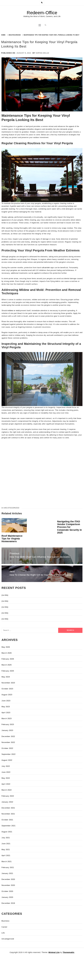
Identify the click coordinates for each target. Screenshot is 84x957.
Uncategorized (11, 508)
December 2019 (8, 903)
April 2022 (6, 784)
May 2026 (6, 647)
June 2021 (6, 844)
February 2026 (8, 659)
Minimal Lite (54, 952)
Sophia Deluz (42, 53)
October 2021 (7, 820)
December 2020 (8, 879)
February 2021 (8, 867)
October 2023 (7, 689)
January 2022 (7, 802)
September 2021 (8, 826)
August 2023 (7, 695)
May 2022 (6, 778)
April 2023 (6, 713)
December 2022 (8, 736)
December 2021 (8, 808)
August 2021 (7, 832)
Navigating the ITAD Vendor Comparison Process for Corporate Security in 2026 (69, 527)
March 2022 (7, 790)
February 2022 (8, 796)
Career (4, 927)
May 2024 (6, 677)
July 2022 (6, 766)
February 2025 (8, 671)
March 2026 (7, 653)
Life (3, 933)
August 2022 (7, 760)
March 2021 (7, 862)
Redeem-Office (42, 12)
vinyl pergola (20, 129)
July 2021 (6, 838)
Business (5, 921)
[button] (42, 2)
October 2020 (7, 891)
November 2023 (8, 683)
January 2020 (7, 897)
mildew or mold (13, 311)
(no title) (5, 595)
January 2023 (7, 730)
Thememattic (68, 952)
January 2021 (7, 873)
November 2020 (8, 885)
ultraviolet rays (48, 268)
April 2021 (6, 855)
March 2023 (7, 718)
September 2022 (8, 754)
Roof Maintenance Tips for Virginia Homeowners (12, 538)
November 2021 (8, 814)
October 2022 (7, 748)
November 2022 (8, 742)
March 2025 (7, 665)
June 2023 (6, 701)
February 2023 (8, 724)
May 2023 (6, 707)
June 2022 (6, 772)
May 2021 (6, 850)
